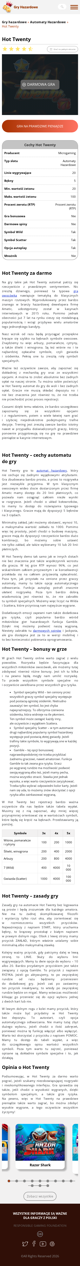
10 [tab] (32, 1185)
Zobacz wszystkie (40, 1196)
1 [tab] (9, 1181)
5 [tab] (40, 1181)
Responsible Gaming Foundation (40, 1225)
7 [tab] (55, 1181)
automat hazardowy (52, 470)
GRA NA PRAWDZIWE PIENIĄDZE (40, 126)
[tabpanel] (40, 1146)
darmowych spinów (47, 631)
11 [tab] (40, 1185)
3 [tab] (24, 1181)
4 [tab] (32, 1181)
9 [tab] (71, 1181)
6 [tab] (47, 1181)
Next (75, 1150)
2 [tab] (16, 1181)
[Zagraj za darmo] (40, 1142)
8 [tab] (63, 1181)
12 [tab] (47, 1185)
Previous (4, 1150)
